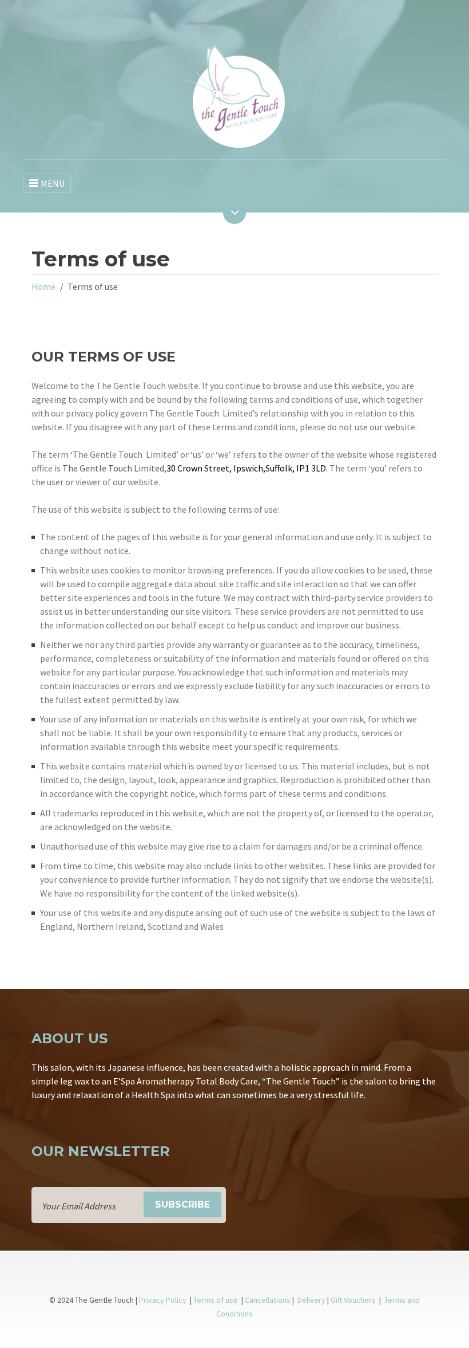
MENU (53, 183)
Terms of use (216, 1300)
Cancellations (268, 1300)
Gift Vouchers (354, 1300)
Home (43, 286)
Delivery (311, 1300)
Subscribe (182, 1204)
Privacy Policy (162, 1300)
